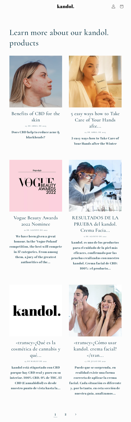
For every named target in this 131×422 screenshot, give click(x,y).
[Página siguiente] (75, 414)
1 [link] (55, 414)
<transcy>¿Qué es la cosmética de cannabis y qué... (35, 349)
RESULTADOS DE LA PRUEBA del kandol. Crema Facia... (95, 224)
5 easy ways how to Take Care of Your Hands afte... (95, 119)
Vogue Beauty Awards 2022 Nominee (36, 221)
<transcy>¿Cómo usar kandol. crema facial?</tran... (95, 349)
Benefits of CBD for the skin (35, 116)
